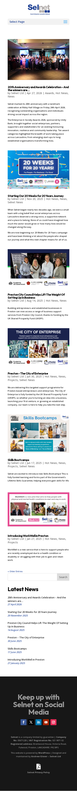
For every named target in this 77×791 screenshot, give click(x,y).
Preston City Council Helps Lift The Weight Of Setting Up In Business (36, 296)
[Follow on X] (31, 722)
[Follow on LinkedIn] (38, 722)
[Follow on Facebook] (24, 722)
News (11, 96)
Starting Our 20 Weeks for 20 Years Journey (36, 196)
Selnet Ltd (17, 93)
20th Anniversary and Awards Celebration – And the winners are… (38, 88)
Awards (49, 93)
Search (63, 577)
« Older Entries (15, 571)
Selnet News (15, 202)
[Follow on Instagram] (53, 722)
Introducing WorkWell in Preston (28, 536)
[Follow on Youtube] (46, 722)
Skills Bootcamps (18, 460)
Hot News (62, 93)
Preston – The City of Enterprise (28, 373)
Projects (13, 380)
